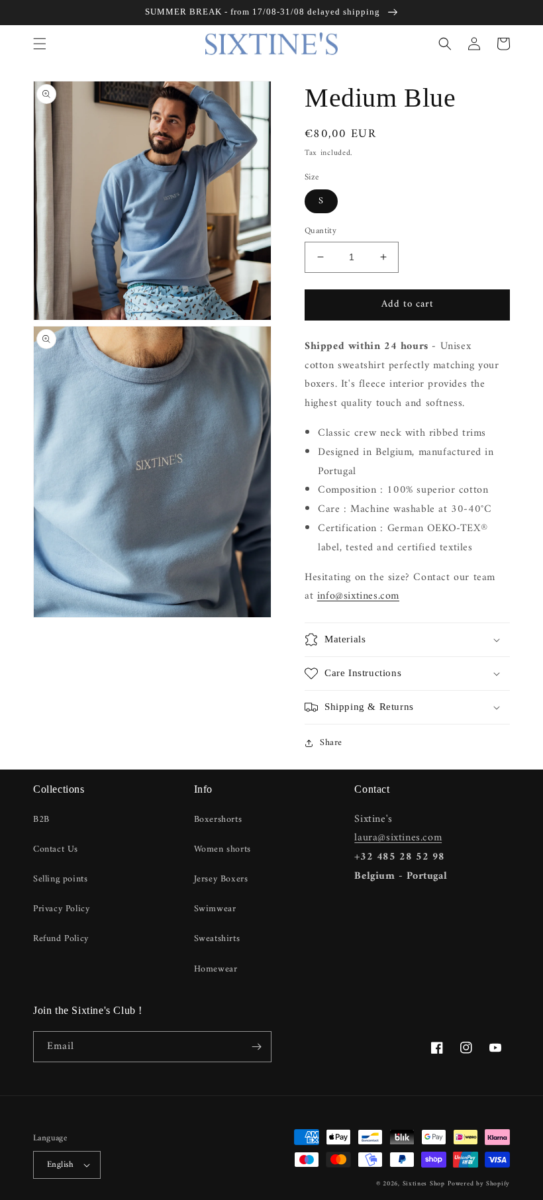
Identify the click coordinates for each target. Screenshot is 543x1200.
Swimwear (215, 909)
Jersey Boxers (221, 879)
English (60, 1164)
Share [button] (331, 742)
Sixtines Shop (424, 1183)
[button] (39, 43)
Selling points (60, 879)
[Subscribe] (256, 1046)
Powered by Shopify (479, 1183)
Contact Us (55, 849)
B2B (41, 819)
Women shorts (222, 849)
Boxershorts (218, 819)
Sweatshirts (217, 938)
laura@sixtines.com (398, 837)
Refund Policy (61, 938)
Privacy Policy (61, 909)
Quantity (320, 231)
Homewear (216, 969)
